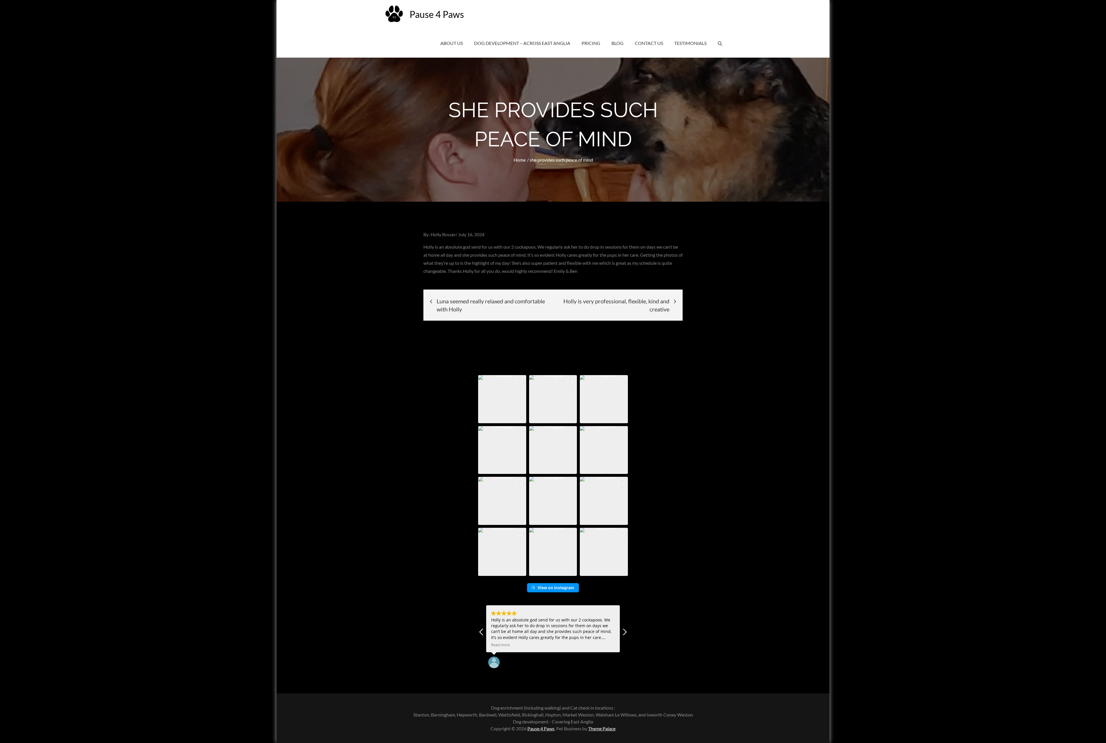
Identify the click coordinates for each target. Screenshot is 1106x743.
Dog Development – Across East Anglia (522, 43)
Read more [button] (500, 644)
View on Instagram (555, 587)
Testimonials (690, 43)
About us (451, 43)
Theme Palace (602, 728)
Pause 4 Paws (437, 14)
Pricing (591, 43)
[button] (502, 399)
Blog (617, 43)
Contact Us (649, 43)
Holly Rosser (443, 234)
